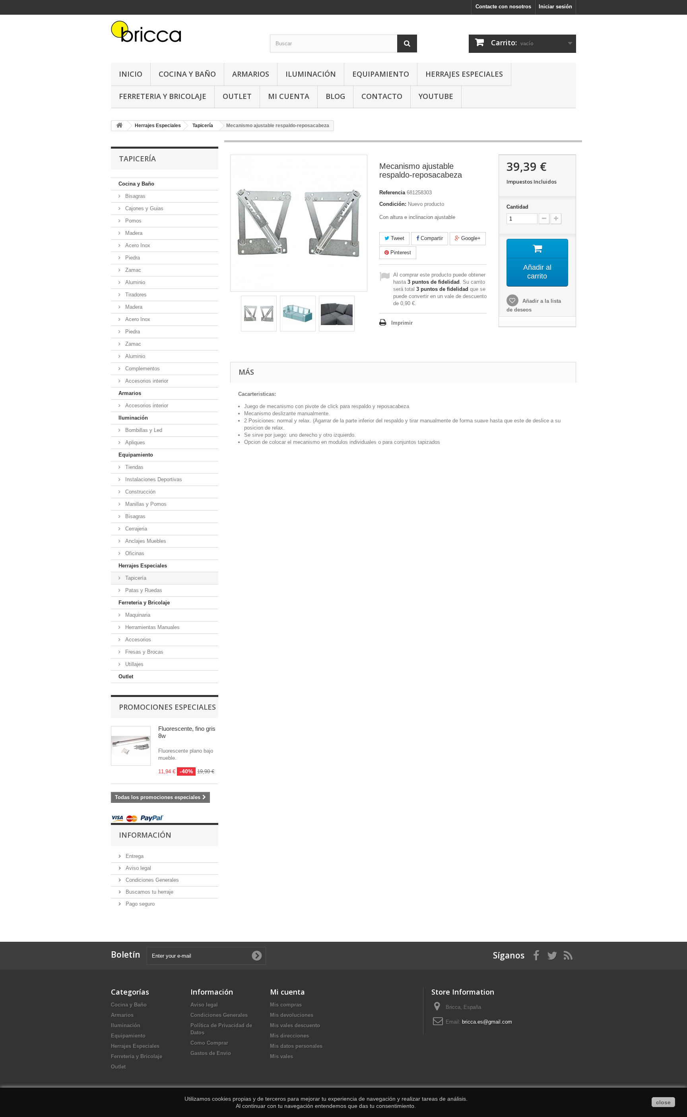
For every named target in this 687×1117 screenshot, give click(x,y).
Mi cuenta (287, 992)
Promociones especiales (167, 707)
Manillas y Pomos (145, 504)
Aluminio (134, 282)
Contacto (381, 96)
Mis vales (281, 1056)
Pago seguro (139, 904)
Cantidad (517, 207)
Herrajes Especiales (464, 74)
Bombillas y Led (143, 430)
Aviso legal (137, 868)
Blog (335, 96)
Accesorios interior (146, 381)
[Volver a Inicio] (119, 126)
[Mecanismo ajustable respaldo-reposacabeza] (258, 313)
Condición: (392, 204)
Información (145, 835)
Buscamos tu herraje (148, 892)
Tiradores (135, 295)
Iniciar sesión (555, 7)
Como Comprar (209, 1043)
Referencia (392, 193)
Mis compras (286, 1005)
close (663, 1102)
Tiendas (134, 467)
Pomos (133, 221)
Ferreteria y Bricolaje (162, 96)
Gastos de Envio (210, 1053)
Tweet (396, 238)
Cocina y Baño (187, 74)
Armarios (250, 74)
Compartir (431, 238)
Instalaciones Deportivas (153, 479)
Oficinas (134, 553)
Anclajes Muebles (145, 541)
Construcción (139, 492)
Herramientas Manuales (152, 627)
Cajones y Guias (143, 208)
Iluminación (310, 74)
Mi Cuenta (288, 96)
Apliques (134, 442)
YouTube (436, 96)
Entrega (134, 856)
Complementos (142, 369)
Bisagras (135, 196)
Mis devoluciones (291, 1015)
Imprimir (402, 323)
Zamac (132, 270)
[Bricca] (184, 33)
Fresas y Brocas (143, 652)
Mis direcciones (289, 1036)
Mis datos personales (296, 1046)
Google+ (470, 238)
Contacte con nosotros (503, 7)
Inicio (130, 74)
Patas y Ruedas (143, 590)
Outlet (237, 96)
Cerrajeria (135, 529)
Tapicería (135, 578)
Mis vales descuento (295, 1025)
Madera (133, 233)
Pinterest (400, 253)
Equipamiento (380, 74)
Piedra (132, 258)
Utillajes (134, 664)
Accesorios (137, 640)
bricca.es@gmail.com (487, 1022)
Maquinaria (137, 615)
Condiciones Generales (151, 880)
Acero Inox (137, 245)
